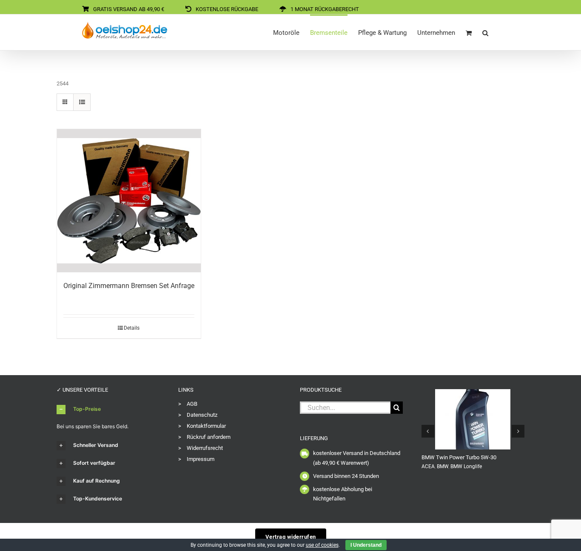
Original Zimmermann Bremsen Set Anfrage (128, 286)
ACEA (428, 466)
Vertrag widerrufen (290, 537)
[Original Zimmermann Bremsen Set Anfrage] (129, 201)
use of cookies (322, 545)
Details (132, 328)
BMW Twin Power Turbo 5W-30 (459, 457)
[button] (485, 32)
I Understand (366, 545)
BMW (442, 466)
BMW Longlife (466, 466)
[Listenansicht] (82, 102)
